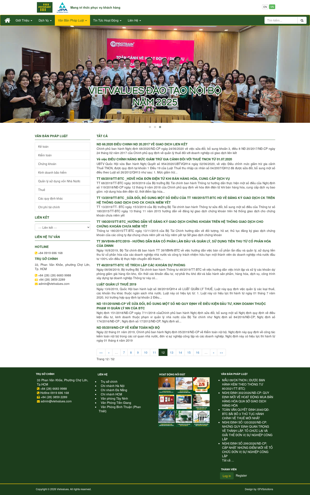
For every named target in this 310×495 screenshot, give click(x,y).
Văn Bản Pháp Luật (234, 374)
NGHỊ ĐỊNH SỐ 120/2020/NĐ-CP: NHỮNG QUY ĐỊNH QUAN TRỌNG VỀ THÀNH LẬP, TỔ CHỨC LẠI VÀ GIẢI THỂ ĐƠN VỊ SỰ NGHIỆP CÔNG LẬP (247, 430)
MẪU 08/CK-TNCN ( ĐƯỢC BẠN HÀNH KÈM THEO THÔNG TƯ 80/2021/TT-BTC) (243, 384)
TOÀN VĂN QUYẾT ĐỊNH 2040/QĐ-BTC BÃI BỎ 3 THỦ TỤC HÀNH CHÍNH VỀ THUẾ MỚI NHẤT (246, 413)
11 (154, 352)
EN (265, 6)
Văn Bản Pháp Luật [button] (71, 20)
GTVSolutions (265, 489)
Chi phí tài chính (49, 207)
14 (180, 352)
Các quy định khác (50, 198)
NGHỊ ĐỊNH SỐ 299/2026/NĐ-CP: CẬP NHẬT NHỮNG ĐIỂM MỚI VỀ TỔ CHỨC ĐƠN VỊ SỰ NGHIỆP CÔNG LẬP (247, 449)
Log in (227, 476)
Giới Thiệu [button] (23, 20)
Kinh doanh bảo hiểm (52, 172)
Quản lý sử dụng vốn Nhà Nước (59, 181)
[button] (149, 127)
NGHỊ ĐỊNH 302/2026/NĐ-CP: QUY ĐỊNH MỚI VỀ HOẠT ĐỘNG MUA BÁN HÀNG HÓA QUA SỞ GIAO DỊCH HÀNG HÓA (247, 399)
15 (189, 352)
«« (101, 352)
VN (272, 6)
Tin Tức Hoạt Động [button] (106, 20)
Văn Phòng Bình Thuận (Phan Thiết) (120, 409)
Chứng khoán (47, 164)
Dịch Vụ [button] (44, 20)
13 (171, 352)
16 (197, 352)
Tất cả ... (228, 460)
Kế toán (43, 146)
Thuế (41, 190)
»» (221, 352)
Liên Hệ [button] (133, 20)
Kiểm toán (45, 155)
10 (145, 352)
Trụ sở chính (45, 374)
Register (241, 475)
